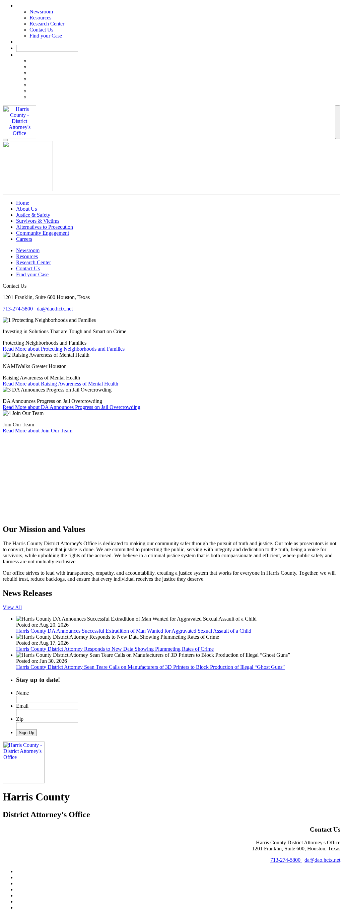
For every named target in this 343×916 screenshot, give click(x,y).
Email (22, 706)
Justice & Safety (33, 215)
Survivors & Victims (37, 221)
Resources (40, 17)
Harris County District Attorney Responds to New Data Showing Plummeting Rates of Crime (115, 649)
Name (22, 693)
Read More (64, 349)
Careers (24, 239)
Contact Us (41, 29)
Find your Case (45, 36)
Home (22, 203)
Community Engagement (42, 233)
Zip (19, 719)
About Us (26, 209)
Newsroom (41, 11)
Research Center (46, 23)
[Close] (5, 140)
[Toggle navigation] (337, 122)
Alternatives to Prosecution (44, 227)
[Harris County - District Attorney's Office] (19, 122)
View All (12, 607)
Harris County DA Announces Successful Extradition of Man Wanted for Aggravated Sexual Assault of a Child (133, 631)
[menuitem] (184, 61)
